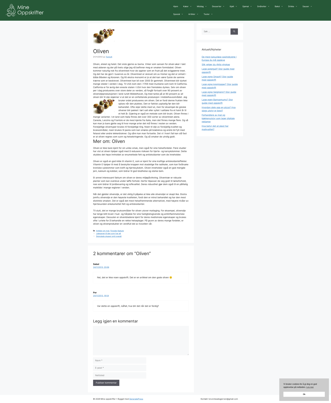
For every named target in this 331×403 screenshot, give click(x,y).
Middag (200, 6)
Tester (207, 14)
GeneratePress (136, 399)
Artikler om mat (102, 231)
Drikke (291, 6)
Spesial (176, 14)
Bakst (277, 6)
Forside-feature (117, 231)
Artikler (191, 14)
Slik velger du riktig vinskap (216, 64)
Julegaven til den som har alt (108, 233)
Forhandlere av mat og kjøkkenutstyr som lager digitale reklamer (218, 118)
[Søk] (234, 31)
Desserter (216, 6)
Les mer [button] (310, 387)
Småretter (261, 6)
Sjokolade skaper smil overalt (109, 236)
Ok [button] (304, 394)
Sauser (306, 6)
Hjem (175, 6)
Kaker (186, 6)
